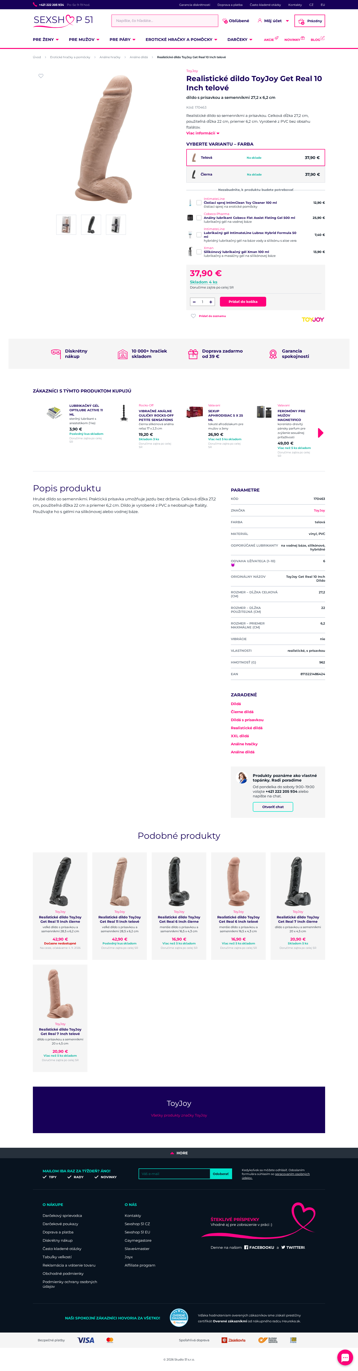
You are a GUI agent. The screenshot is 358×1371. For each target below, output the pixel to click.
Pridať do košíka (243, 301)
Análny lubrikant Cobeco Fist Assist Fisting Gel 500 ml (249, 218)
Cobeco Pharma (216, 214)
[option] (75, 423)
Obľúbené (237, 21)
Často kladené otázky (265, 5)
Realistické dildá (247, 728)
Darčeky (237, 39)
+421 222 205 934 (51, 5)
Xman (209, 248)
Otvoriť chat (273, 807)
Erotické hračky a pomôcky (179, 39)
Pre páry (120, 39)
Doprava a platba (230, 5)
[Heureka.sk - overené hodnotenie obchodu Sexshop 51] (179, 1326)
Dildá (236, 703)
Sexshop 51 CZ (137, 1224)
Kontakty (295, 5)
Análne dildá (139, 57)
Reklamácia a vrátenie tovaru (69, 1265)
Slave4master (137, 1248)
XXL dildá (240, 736)
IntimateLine (214, 199)
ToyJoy (192, 71)
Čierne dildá (242, 711)
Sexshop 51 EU (137, 1232)
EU (323, 5)
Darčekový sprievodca (62, 1215)
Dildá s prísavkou (247, 720)
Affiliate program (140, 1265)
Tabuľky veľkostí (57, 1257)
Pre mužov (81, 39)
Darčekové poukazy (60, 1224)
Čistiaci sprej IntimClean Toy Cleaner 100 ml (240, 203)
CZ (311, 5)
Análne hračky (110, 57)
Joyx (129, 1257)
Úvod (37, 57)
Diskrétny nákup (58, 1240)
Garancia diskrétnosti (194, 5)
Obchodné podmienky (63, 1273)
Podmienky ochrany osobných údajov (70, 1284)
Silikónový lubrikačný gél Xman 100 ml (236, 252)
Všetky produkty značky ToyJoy (179, 1115)
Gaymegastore (138, 1240)
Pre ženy (43, 39)
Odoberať (221, 1174)
